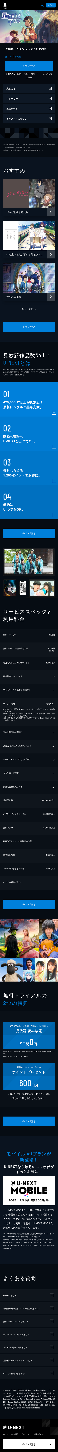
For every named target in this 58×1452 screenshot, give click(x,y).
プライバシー (26, 1434)
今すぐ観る (29, 66)
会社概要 (14, 1434)
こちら (29, 77)
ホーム (5, 1434)
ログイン (51, 5)
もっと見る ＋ (29, 309)
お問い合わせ (39, 1434)
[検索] (42, 5)
